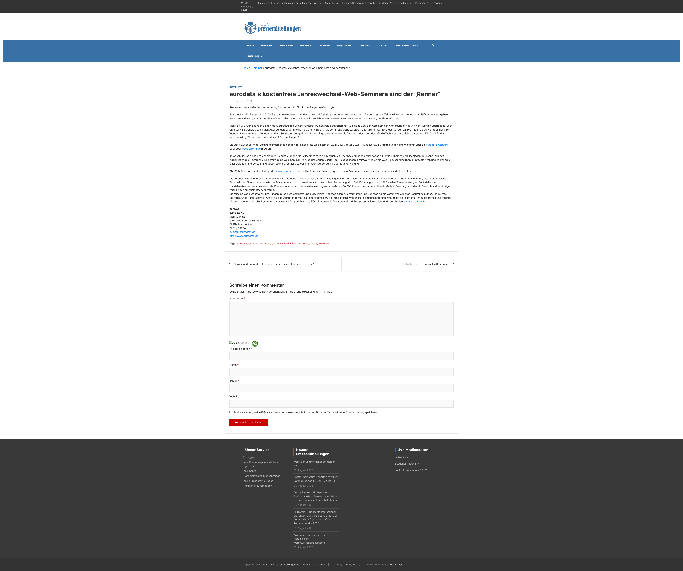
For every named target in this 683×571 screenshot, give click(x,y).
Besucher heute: (405, 463)
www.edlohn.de (251, 148)
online (314, 243)
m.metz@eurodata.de (242, 231)
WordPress (396, 564)
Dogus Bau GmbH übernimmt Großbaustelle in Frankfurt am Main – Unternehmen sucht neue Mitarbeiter (315, 496)
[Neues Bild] (255, 343)
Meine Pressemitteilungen (396, 3)
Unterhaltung (407, 45)
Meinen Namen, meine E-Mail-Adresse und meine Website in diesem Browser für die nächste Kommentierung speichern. (305, 412)
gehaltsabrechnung (259, 243)
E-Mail (234, 380)
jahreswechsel (280, 243)
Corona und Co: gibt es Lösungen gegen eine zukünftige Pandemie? (274, 263)
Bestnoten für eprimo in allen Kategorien (425, 263)
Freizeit (266, 45)
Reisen (365, 45)
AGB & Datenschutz (315, 564)
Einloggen (263, 3)
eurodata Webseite (437, 144)
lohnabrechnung (299, 243)
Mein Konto (331, 3)
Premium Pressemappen (428, 3)
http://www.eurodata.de (243, 235)
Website (234, 396)
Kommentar (237, 298)
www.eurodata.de (414, 201)
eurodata (242, 243)
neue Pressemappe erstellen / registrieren (297, 3)
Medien (325, 45)
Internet (306, 45)
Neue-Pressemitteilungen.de (282, 564)
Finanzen (286, 45)
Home (250, 45)
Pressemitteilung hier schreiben (359, 3)
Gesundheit (345, 45)
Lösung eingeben (240, 348)
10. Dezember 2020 (241, 101)
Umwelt (383, 45)
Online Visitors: (404, 457)
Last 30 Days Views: (407, 469)
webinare (324, 243)
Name (234, 364)
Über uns (252, 56)
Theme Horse (352, 564)
